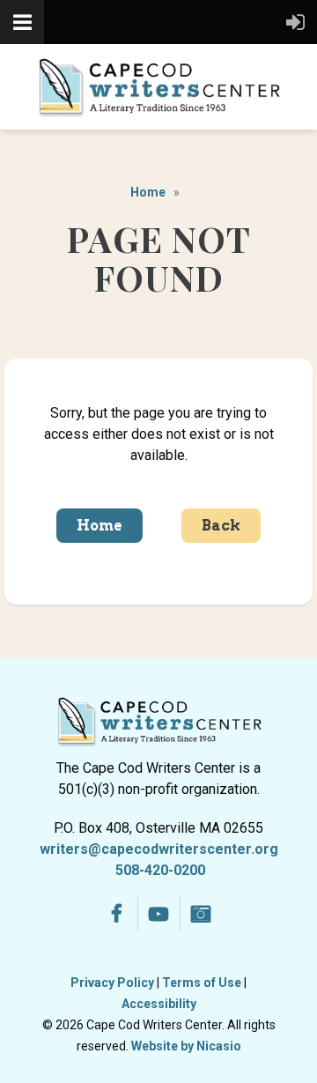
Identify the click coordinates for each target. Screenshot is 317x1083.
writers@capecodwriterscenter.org (159, 849)
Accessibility (159, 1004)
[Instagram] (201, 913)
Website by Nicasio (186, 1046)
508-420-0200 (160, 870)
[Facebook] (116, 913)
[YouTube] (159, 913)
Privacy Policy (112, 982)
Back (221, 525)
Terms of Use (201, 982)
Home (148, 192)
